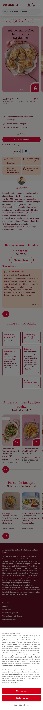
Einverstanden (21, 691)
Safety (14, 666)
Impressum (6, 683)
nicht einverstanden (21, 698)
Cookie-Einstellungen (16, 674)
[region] (21, 669)
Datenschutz (14, 683)
